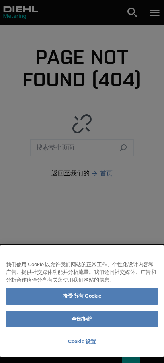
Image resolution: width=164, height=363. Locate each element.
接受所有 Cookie (82, 296)
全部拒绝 (82, 319)
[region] (82, 301)
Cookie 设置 (82, 341)
